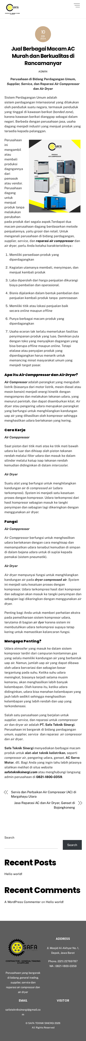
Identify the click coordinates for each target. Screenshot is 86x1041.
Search (9, 837)
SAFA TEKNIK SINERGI (41, 1023)
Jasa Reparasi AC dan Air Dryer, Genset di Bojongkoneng (44, 805)
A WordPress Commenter (22, 902)
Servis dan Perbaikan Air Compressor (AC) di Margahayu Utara (43, 794)
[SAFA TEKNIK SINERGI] (12, 13)
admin (43, 71)
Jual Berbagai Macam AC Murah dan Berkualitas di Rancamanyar (43, 56)
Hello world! (13, 874)
